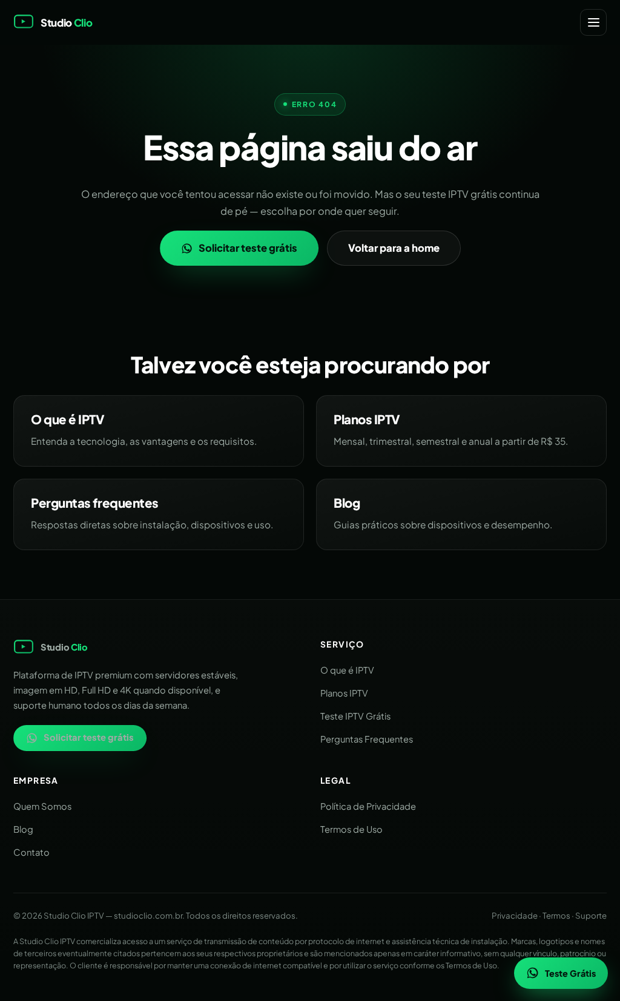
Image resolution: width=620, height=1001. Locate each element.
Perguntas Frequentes (366, 739)
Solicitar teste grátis (248, 247)
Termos (556, 915)
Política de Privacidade (368, 806)
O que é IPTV (347, 670)
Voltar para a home (394, 247)
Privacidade (515, 915)
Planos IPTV (344, 693)
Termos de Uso (351, 829)
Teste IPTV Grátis (355, 716)
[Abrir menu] (593, 22)
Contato (31, 852)
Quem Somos (42, 806)
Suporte (591, 915)
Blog (23, 829)
